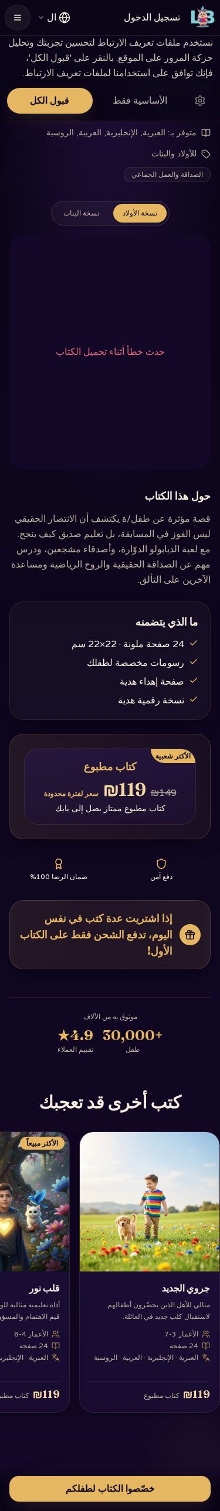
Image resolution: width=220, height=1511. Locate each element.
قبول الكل (49, 101)
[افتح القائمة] (18, 17)
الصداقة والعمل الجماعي (167, 174)
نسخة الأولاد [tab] (140, 213)
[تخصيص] (200, 101)
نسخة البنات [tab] (81, 213)
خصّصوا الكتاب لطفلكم (110, 1489)
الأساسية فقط (140, 101)
